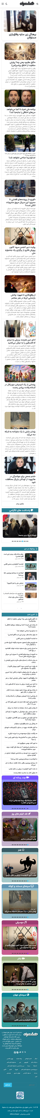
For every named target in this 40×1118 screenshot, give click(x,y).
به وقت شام (34, 1062)
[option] (20, 526)
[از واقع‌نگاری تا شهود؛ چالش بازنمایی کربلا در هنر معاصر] (20, 283)
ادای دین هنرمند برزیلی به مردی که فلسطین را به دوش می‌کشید (21, 341)
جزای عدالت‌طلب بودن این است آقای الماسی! (13, 555)
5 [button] (20, 541)
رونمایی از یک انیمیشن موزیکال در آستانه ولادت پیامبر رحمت (20, 386)
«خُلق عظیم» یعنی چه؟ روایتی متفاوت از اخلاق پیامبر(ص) (22, 64)
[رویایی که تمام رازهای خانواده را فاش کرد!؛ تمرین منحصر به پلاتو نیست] (20, 974)
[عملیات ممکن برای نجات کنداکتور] (31, 595)
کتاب (36, 1077)
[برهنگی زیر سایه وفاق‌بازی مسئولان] (20, 21)
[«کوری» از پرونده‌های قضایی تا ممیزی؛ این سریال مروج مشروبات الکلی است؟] (20, 188)
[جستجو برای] (37, 4)
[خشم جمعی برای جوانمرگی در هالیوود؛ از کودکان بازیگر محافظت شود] (20, 465)
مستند (35, 1073)
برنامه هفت (19, 1059)
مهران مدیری (17, 1073)
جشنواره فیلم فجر (11, 1062)
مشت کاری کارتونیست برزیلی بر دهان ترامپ (21, 875)
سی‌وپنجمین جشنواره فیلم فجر (29, 1069)
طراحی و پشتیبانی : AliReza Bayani (20, 1114)
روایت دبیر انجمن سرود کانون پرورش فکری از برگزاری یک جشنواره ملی (20, 250)
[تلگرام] (20, 1052)
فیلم (10, 1069)
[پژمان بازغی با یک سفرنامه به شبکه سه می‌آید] (20, 420)
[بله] (17, 1052)
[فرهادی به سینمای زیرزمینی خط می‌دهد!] (31, 576)
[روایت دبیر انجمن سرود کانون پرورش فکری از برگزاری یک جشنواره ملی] (20, 236)
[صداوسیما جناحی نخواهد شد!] (20, 143)
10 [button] (12, 541)
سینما (28, 1066)
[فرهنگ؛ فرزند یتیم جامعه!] (20, 526)
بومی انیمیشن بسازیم (28, 839)
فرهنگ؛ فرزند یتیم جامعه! (27, 535)
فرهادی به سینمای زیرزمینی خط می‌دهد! (13, 574)
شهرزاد (16, 1069)
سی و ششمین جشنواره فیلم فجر (15, 1066)
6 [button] (19, 541)
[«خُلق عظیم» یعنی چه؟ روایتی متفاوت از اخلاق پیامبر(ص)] (20, 51)
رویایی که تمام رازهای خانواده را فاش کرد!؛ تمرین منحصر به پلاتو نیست (21, 982)
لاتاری (5, 1069)
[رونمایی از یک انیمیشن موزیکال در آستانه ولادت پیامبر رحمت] (20, 373)
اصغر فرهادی (28, 1059)
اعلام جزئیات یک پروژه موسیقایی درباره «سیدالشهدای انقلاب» (22, 801)
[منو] (3, 4)
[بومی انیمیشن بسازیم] (20, 829)
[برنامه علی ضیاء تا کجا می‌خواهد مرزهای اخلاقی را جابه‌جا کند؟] (20, 98)
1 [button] (27, 541)
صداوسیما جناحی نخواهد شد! (22, 157)
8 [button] (15, 541)
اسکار (36, 1059)
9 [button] (14, 541)
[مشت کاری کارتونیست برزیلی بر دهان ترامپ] (20, 865)
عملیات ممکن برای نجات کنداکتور (15, 598)
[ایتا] (15, 1052)
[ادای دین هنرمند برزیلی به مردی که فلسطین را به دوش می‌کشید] (20, 328)
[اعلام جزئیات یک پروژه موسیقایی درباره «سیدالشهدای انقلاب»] (20, 793)
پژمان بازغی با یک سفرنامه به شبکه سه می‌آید (20, 433)
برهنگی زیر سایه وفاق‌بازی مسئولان (22, 36)
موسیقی (9, 1073)
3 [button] (24, 541)
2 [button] (26, 808)
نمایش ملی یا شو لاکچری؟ (15, 583)
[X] (25, 1052)
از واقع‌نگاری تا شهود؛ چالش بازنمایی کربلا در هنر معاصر (23, 297)
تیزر (20, 1062)
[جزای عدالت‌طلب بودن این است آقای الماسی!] (31, 557)
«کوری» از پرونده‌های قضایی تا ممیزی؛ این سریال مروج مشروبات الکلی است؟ (20, 202)
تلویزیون (26, 1062)
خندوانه (35, 1066)
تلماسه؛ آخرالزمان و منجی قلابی (13, 564)
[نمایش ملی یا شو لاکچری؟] (31, 586)
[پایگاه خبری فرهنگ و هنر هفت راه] (27, 3)
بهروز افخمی (10, 1059)
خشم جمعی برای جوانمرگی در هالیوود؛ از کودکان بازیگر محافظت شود (20, 479)
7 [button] (17, 541)
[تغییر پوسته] (6, 4)
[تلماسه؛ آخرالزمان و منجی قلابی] (31, 566)
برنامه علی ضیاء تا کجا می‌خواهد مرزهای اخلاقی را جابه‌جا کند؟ (21, 111)
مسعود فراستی (27, 1073)
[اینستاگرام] (22, 1052)
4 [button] (22, 541)
